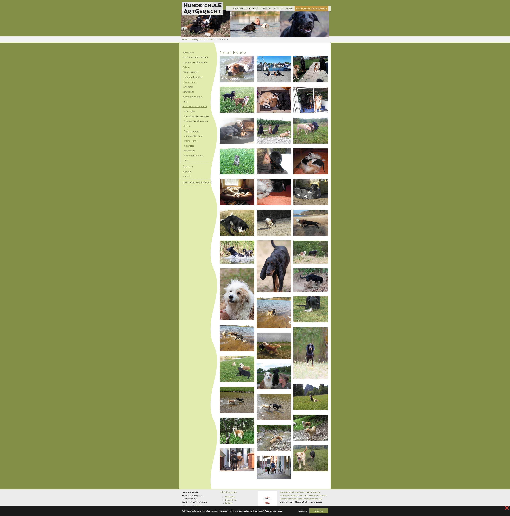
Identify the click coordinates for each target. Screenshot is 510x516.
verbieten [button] (302, 511)
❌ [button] (507, 508)
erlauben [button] (319, 511)
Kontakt (228, 503)
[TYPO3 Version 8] (202, 8)
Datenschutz (230, 499)
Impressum (230, 496)
